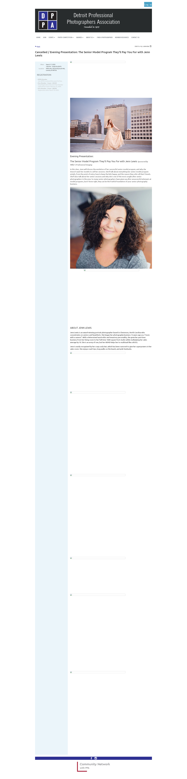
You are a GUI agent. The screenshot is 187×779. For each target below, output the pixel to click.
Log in (148, 4)
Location (41, 68)
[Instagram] (95, 758)
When (42, 64)
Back (38, 46)
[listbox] (143, 46)
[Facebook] (91, 758)
